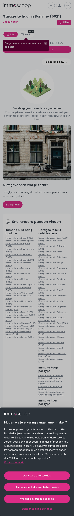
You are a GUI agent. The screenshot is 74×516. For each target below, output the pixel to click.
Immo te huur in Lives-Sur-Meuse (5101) (18, 333)
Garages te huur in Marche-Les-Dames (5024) (51, 319)
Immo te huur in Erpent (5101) (20, 328)
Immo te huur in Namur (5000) (20, 240)
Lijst (12, 34)
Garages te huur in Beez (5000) (53, 238)
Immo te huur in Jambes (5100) (20, 315)
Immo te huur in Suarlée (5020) (20, 284)
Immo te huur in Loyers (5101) (20, 337)
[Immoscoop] (17, 5)
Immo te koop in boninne (50, 375)
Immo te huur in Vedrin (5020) (20, 293)
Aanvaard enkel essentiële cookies (37, 487)
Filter (66, 22)
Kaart (27, 34)
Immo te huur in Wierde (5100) (20, 326)
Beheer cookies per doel (37, 508)
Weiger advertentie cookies (37, 499)
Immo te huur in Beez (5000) (19, 238)
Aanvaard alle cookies (37, 475)
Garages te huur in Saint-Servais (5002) (50, 253)
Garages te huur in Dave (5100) (53, 323)
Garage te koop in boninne (51, 392)
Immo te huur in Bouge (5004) (20, 260)
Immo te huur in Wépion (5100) (21, 323)
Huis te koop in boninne (50, 378)
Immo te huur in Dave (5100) (19, 312)
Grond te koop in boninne (51, 394)
